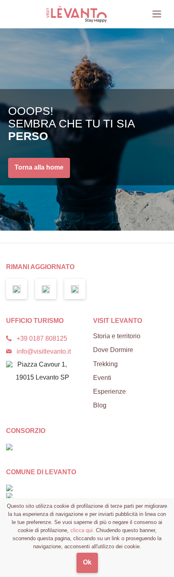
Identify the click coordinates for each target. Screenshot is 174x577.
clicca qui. (82, 530)
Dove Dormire (113, 349)
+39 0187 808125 (42, 338)
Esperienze (109, 391)
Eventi (102, 377)
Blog (99, 405)
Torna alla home (39, 167)
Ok (87, 562)
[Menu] (157, 13)
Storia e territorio (116, 336)
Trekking (105, 364)
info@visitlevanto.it (44, 351)
